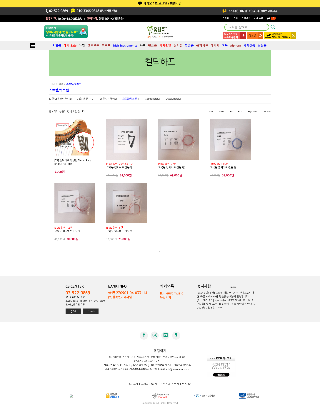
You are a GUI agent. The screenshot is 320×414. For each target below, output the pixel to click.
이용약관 (186, 383)
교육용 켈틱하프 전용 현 (119, 165)
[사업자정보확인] (140, 365)
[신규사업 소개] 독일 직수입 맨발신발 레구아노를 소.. (226, 300)
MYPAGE (259, 18)
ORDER (246, 18)
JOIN (235, 18)
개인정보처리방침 (170, 383)
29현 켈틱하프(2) (108, 98)
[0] (269, 18)
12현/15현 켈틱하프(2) (60, 98)
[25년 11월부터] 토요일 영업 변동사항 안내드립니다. (225, 292)
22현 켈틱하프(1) (85, 98)
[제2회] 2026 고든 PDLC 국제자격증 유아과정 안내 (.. (226, 304)
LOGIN (225, 18)
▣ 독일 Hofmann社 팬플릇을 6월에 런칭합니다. (223, 296)
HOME (52, 84)
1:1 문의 (90, 311)
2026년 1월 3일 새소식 (210, 307)
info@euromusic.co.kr (178, 369)
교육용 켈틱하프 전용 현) (171, 165)
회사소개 (133, 383)
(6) (130, 98)
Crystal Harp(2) (173, 98)
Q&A (73, 311)
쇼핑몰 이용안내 (149, 383)
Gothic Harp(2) (152, 98)
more (233, 287)
